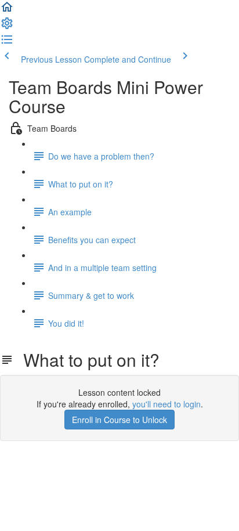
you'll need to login (166, 404)
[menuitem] (7, 26)
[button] (7, 10)
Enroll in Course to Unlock (119, 419)
